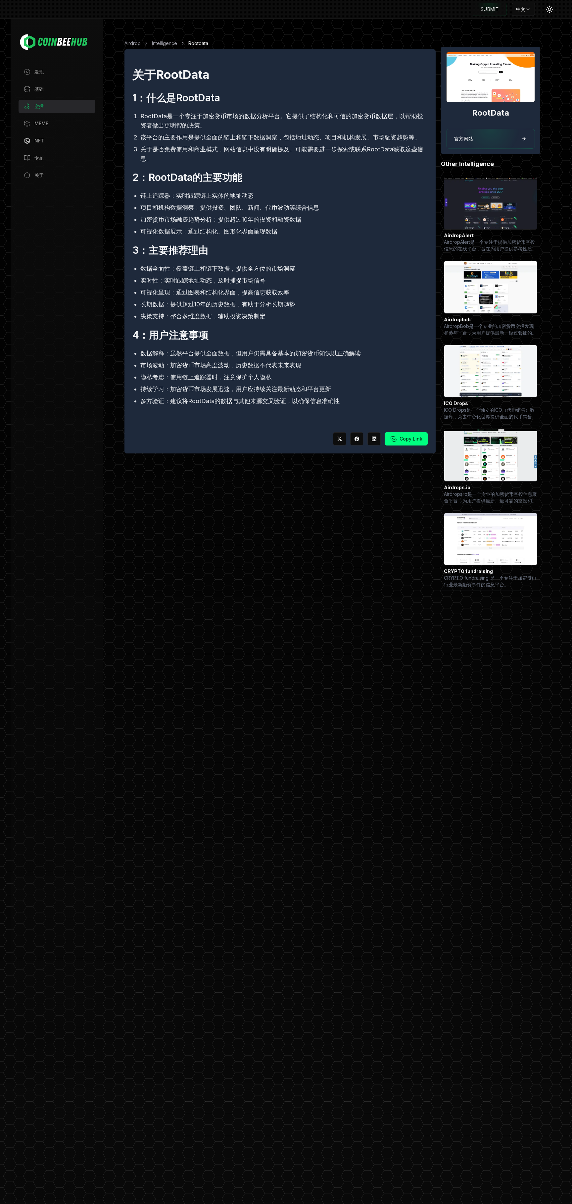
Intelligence (164, 43)
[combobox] (523, 9)
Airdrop (132, 43)
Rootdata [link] (198, 43)
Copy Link (411, 439)
